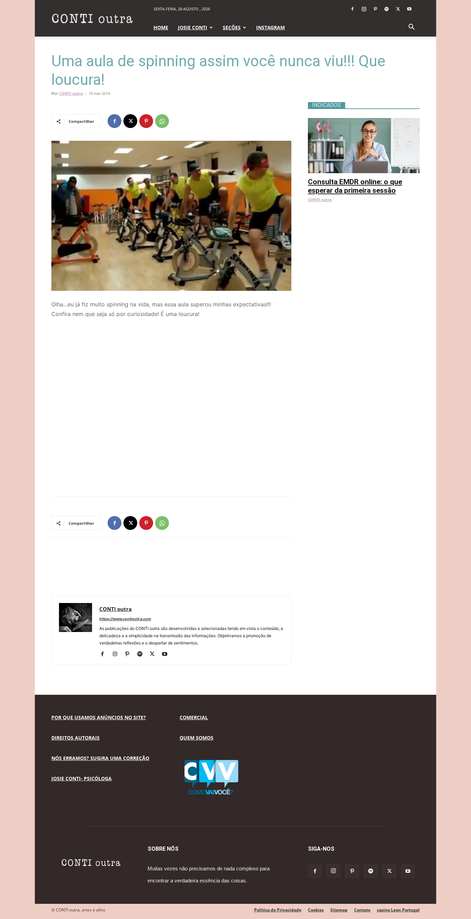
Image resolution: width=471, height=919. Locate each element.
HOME (160, 27)
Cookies (316, 910)
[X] (398, 9)
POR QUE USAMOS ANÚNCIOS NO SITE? (98, 717)
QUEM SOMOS (196, 737)
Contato (362, 910)
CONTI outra (71, 93)
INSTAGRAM (270, 27)
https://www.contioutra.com (125, 618)
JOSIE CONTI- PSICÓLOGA (81, 778)
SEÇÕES (232, 27)
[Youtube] (409, 9)
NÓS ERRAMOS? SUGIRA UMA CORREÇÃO (100, 758)
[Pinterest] (375, 9)
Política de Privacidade (277, 910)
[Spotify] (386, 9)
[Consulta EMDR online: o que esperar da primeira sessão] (364, 122)
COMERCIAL (194, 717)
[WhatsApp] (162, 121)
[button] (411, 27)
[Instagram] (364, 9)
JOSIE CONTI (192, 27)
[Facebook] (352, 9)
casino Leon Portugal (398, 910)
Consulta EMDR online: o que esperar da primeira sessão (355, 186)
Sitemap (339, 910)
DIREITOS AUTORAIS (75, 737)
